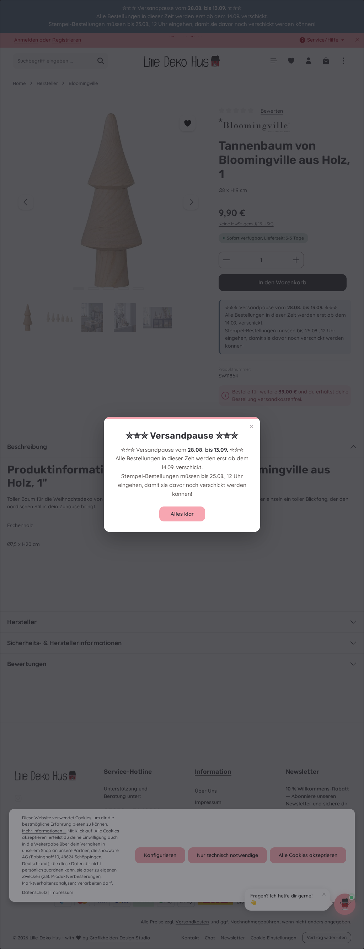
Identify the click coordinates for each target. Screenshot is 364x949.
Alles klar (182, 513)
